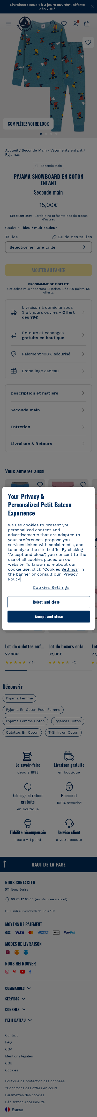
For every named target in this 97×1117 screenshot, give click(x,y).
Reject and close (46, 602)
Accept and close (49, 616)
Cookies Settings (51, 587)
